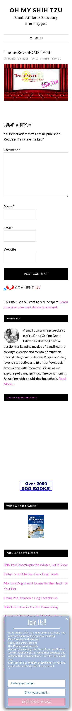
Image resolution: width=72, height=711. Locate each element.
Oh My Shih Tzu (36, 10)
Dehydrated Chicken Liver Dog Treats (31, 574)
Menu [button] (39, 38)
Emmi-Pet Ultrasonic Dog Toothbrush (31, 598)
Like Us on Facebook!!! (21, 397)
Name (9, 206)
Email (8, 228)
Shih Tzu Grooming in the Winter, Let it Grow (36, 565)
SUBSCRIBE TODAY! (36, 701)
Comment (12, 150)
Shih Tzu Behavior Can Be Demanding (31, 607)
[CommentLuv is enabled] (23, 289)
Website (10, 249)
